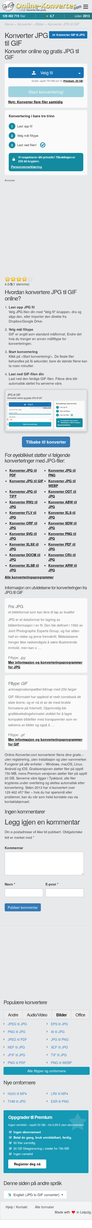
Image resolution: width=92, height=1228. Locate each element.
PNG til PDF (17, 1062)
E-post (52, 884)
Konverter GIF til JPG (70, 35)
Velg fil (45, 72)
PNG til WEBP (61, 1062)
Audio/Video (37, 1014)
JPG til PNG (60, 1039)
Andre (13, 1014)
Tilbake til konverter (46, 442)
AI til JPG (58, 1031)
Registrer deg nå (27, 1164)
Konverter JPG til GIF (26, 481)
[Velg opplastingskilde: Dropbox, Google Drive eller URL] (79, 72)
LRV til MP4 (59, 1093)
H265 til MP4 (17, 1093)
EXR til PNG (60, 1101)
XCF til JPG (59, 1047)
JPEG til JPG (17, 1024)
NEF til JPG (16, 1047)
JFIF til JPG (16, 1055)
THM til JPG (17, 1101)
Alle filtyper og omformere (46, 1070)
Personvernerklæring (26, 166)
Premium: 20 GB (73, 81)
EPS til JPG (59, 1024)
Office (80, 1014)
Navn (10, 884)
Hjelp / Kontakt (16, 1207)
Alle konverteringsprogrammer (29, 577)
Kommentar (14, 847)
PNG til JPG (16, 1031)
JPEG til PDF (17, 1039)
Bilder (61, 1015)
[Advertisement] (46, 228)
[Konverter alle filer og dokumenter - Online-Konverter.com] (41, 6)
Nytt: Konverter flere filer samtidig (35, 101)
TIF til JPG (59, 1055)
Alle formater (44, 1207)
